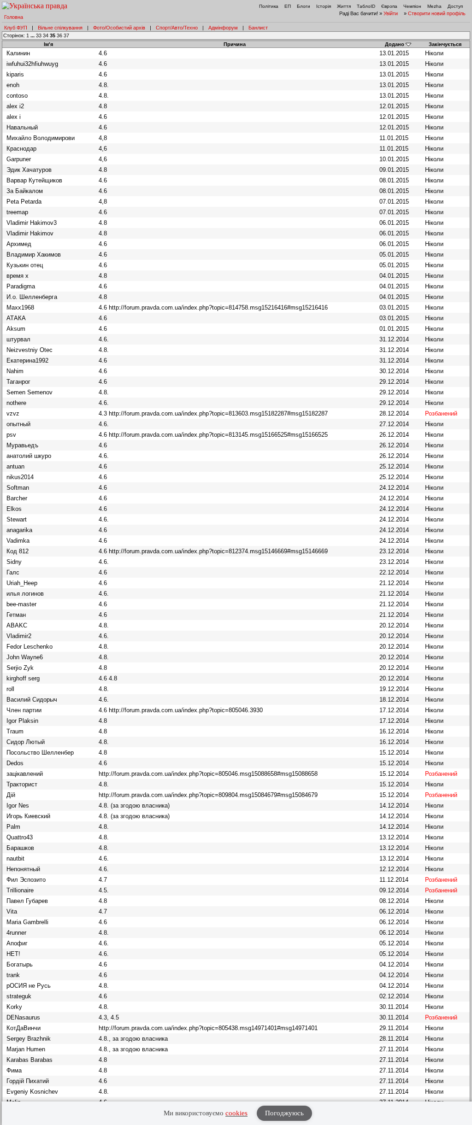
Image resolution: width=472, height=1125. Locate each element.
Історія (323, 6)
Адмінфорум (223, 27)
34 (45, 35)
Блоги (303, 6)
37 (66, 35)
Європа (389, 6)
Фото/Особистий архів (119, 27)
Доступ (455, 6)
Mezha (434, 6)
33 (38, 35)
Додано (394, 44)
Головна (13, 17)
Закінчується (445, 44)
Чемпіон (412, 6)
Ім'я (48, 44)
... (33, 35)
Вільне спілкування (60, 27)
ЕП (287, 6)
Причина (235, 44)
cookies (236, 1113)
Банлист (258, 27)
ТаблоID (366, 6)
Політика (268, 6)
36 (59, 35)
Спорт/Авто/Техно (177, 27)
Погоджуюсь (284, 1113)
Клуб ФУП (15, 27)
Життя (344, 6)
